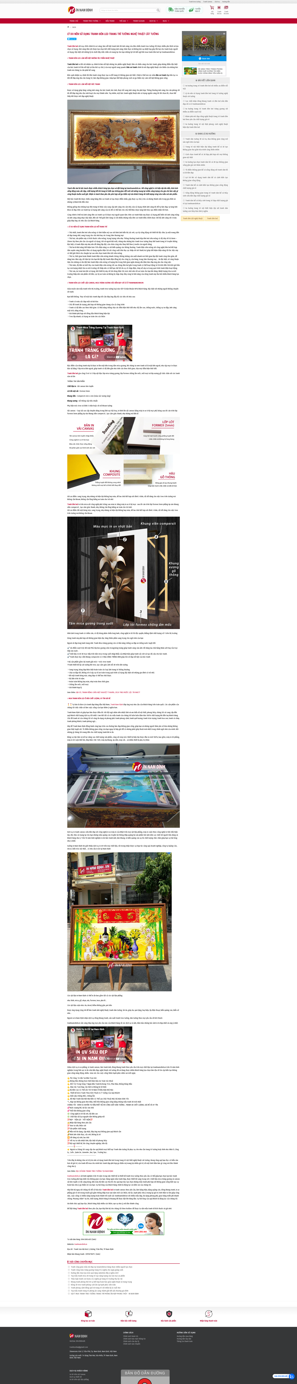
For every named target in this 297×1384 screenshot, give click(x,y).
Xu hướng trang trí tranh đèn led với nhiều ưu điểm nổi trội (205, 87)
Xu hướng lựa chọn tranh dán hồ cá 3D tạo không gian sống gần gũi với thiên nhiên (205, 163)
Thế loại (122, 21)
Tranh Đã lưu (219, 13)
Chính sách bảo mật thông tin (134, 1339)
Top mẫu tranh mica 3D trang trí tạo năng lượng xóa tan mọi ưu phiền (98, 1276)
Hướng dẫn (226, 2)
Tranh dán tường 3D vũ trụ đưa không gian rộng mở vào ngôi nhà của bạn (205, 140)
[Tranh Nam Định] (80, 14)
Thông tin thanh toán (184, 1341)
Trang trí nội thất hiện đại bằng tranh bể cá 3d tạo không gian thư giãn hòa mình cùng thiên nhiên (205, 148)
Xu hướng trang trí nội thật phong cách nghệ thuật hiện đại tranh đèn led (205, 125)
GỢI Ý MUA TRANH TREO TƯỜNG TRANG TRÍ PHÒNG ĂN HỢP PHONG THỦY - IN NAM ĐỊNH (105, 1294)
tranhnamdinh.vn (73, 1176)
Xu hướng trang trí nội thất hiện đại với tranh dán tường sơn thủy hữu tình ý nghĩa (205, 209)
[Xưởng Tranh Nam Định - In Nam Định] (79, 1335)
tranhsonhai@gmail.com (79, 1347)
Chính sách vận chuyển (131, 1344)
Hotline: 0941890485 (77, 1341)
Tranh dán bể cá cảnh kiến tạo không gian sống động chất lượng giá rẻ (205, 186)
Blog (165, 21)
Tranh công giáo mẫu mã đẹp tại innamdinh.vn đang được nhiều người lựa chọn (101, 1267)
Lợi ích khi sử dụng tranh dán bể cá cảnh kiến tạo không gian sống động (205, 179)
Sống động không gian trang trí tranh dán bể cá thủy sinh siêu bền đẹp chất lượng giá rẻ (205, 194)
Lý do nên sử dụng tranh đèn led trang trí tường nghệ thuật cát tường (205, 94)
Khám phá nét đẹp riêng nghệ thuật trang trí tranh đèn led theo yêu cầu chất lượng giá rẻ (205, 117)
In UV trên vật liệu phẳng (79, 1379)
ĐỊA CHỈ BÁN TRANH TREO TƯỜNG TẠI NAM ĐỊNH (94, 1171)
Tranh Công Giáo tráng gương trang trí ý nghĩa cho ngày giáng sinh (97, 1270)
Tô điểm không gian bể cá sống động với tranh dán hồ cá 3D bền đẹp (205, 171)
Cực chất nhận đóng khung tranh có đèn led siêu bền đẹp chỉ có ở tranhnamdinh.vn (205, 102)
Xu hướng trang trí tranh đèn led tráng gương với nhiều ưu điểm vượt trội (205, 110)
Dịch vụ (217, 2)
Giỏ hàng (212, 13)
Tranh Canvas (207, 2)
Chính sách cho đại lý (131, 1341)
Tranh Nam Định (116, 704)
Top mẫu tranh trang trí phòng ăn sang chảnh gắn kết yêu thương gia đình (99, 1291)
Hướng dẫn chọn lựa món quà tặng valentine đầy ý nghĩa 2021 (94, 1273)
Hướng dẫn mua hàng (185, 1336)
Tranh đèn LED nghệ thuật (193, 218)
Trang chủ (74, 21)
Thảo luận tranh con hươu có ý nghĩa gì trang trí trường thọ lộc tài (96, 1279)
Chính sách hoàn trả (130, 1336)
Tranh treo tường (195, 2)
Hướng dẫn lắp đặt (184, 1339)
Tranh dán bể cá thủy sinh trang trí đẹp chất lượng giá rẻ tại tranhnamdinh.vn (205, 202)
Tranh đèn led (72, 46)
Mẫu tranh (110, 21)
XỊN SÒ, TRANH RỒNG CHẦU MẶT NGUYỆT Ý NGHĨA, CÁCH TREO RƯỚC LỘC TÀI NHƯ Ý (108, 692)
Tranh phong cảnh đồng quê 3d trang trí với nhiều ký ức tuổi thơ (95, 1288)
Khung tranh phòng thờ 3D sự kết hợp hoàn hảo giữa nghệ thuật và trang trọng (101, 1282)
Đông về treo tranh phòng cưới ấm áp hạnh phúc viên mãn (93, 1285)
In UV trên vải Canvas (77, 1374)
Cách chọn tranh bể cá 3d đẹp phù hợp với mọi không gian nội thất (205, 156)
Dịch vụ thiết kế (76, 1377)
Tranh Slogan (138, 21)
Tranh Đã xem (226, 13)
